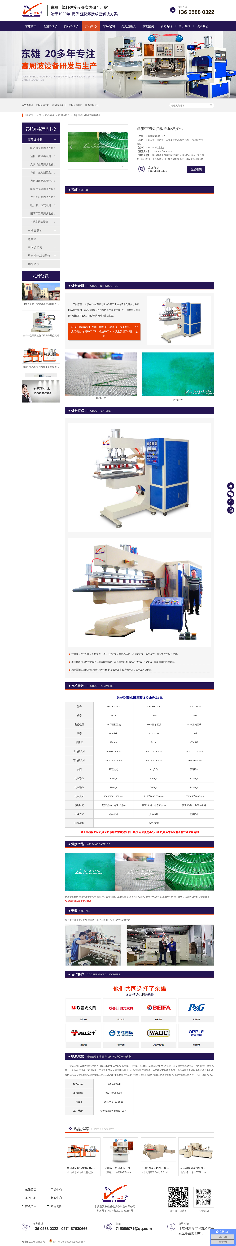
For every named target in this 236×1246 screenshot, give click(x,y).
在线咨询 (196, 169)
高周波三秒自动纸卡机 (117, 1168)
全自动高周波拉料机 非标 (194, 1168)
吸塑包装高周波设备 (41, 148)
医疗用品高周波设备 (41, 189)
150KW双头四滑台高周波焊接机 (160, 1168)
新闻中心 (56, 1197)
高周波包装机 (59, 105)
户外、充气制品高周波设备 (42, 172)
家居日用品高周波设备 (42, 180)
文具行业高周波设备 (41, 164)
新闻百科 (166, 26)
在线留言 (30, 1206)
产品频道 (50, 115)
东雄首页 (30, 26)
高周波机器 (64, 115)
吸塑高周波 (50, 26)
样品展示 (33, 264)
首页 (39, 115)
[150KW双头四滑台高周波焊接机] (158, 1151)
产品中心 (91, 26)
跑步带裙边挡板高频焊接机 (87, 115)
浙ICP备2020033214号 (120, 1210)
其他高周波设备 (39, 221)
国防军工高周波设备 (41, 213)
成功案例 (148, 26)
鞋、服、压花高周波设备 (42, 205)
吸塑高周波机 (92, 105)
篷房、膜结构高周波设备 (42, 156)
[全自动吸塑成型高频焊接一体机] (82, 1151)
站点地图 (56, 1206)
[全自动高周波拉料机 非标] (196, 1151)
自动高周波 (71, 26)
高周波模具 (128, 26)
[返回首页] (230, 510)
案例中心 (30, 1197)
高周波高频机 (75, 105)
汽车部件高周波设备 (41, 197)
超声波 (32, 239)
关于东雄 (184, 26)
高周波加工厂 (42, 105)
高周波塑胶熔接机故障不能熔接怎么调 (42, 354)
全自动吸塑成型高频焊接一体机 (85, 1168)
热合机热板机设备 (39, 255)
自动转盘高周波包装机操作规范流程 (41, 323)
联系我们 (202, 26)
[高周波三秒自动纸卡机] (120, 1151)
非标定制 (109, 26)
